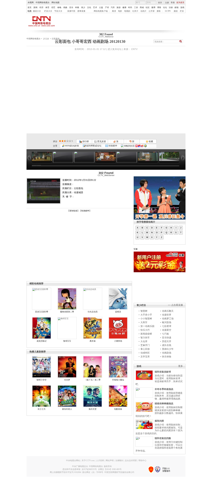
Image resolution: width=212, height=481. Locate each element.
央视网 (31, 2)
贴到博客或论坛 (93, 145)
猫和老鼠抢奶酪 (163, 438)
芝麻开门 (145, 345)
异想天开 (166, 341)
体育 (47, 7)
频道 (176, 11)
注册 (167, 2)
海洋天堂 (93, 409)
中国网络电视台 (43, 2)
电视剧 (127, 11)
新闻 (35, 7)
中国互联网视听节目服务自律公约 (119, 472)
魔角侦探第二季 (67, 312)
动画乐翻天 (168, 311)
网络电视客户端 (101, 11)
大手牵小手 (146, 314)
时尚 (130, 7)
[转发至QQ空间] (145, 146)
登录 (160, 2)
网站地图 (55, 2)
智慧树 (143, 311)
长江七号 (42, 409)
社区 (148, 7)
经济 (41, 7)
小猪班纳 (118, 341)
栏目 (182, 11)
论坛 (165, 7)
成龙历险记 (42, 341)
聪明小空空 (42, 380)
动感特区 (145, 352)
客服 (173, 2)
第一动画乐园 (147, 326)
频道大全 (37, 11)
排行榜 (85, 141)
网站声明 (110, 460)
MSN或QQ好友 (71, 145)
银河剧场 (166, 322)
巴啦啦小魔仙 (118, 380)
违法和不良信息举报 (71, 469)
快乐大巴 (145, 330)
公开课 (152, 11)
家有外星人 (67, 409)
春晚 (59, 7)
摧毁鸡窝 (159, 421)
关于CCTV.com (88, 460)
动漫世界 (166, 314)
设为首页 (180, 2)
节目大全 (58, 11)
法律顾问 (119, 460)
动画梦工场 (168, 318)
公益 (101, 7)
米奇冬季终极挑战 (164, 389)
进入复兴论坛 (115, 49)
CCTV (168, 11)
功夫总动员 (93, 312)
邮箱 (177, 7)
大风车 (143, 322)
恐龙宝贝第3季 (41, 312)
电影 (120, 11)
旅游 (119, 7)
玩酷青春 (118, 409)
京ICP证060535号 (89, 469)
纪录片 (135, 11)
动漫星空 (166, 330)
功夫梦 (67, 380)
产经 (107, 7)
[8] (67, 141)
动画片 (143, 11)
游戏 (182, 7)
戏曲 (65, 7)
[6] (65, 141)
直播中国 (71, 11)
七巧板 (165, 333)
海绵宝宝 (67, 341)
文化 (89, 7)
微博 (153, 7)
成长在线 (166, 345)
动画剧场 (166, 352)
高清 (114, 11)
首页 (29, 7)
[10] (70, 141)
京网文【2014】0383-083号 (110, 469)
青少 (83, 7)
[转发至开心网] (136, 146)
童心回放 (145, 349)
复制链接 (73, 211)
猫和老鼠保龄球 (163, 371)
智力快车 (145, 337)
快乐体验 (166, 356)
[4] (62, 141)
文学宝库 (145, 356)
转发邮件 (112, 145)
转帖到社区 (129, 146)
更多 (180, 366)
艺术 (95, 7)
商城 (142, 7)
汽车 (113, 7)
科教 (77, 7)
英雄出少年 (168, 349)
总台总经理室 (131, 460)
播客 (159, 11)
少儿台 (46, 39)
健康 (124, 7)
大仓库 (143, 341)
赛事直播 (81, 11)
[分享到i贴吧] (139, 146)
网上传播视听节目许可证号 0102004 (65, 472)
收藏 (150, 141)
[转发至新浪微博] (142, 146)
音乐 (71, 7)
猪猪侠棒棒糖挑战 (164, 403)
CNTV (134, 49)
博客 (159, 7)
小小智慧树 (146, 318)
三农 (136, 7)
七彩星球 (166, 326)
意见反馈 (101, 141)
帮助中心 (142, 460)
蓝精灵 (118, 312)
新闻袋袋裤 (146, 333)
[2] (60, 141)
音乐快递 (166, 337)
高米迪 (93, 341)
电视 (29, 11)
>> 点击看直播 (175, 305)
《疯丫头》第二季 (93, 380)
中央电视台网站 (73, 460)
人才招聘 (100, 460)
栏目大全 (48, 11)
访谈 (171, 7)
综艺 (53, 7)
